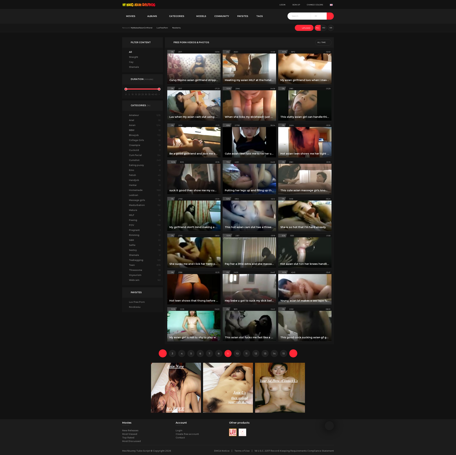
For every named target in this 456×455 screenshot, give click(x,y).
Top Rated (128, 437)
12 (256, 353)
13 (265, 353)
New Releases (130, 430)
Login (179, 430)
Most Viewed (129, 434)
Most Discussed (131, 441)
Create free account (187, 434)
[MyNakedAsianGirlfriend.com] (139, 4)
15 (284, 353)
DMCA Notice (221, 450)
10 (237, 353)
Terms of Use (242, 450)
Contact (180, 437)
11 (246, 353)
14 (274, 353)
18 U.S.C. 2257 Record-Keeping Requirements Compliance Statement (294, 450)
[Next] (293, 353)
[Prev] (163, 353)
